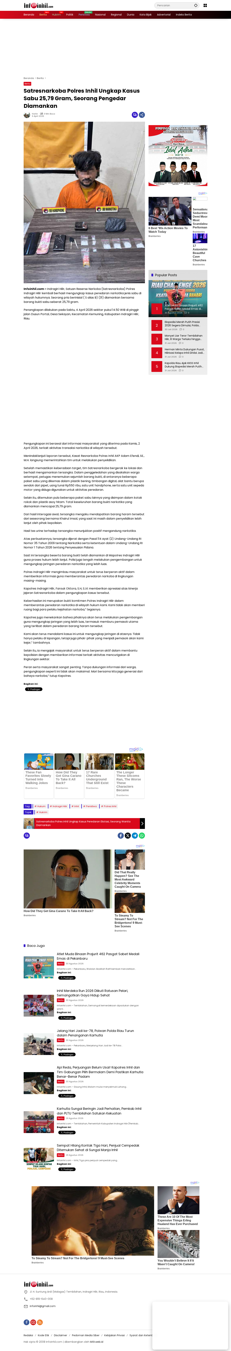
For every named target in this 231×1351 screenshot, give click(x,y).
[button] (195, 5)
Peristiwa (91, 806)
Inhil (76, 806)
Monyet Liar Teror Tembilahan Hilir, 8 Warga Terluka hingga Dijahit (183, 337)
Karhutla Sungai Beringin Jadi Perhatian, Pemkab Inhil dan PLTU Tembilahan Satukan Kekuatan (99, 1110)
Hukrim (43, 812)
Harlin (35, 114)
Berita (27, 83)
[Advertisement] (115, 47)
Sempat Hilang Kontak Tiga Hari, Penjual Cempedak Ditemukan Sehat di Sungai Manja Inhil (98, 1147)
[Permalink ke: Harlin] (28, 115)
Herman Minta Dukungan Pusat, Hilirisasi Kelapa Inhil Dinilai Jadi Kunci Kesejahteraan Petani (184, 351)
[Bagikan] (142, 115)
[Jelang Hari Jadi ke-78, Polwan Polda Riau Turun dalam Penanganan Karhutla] (39, 1044)
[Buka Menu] (205, 5)
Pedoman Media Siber (85, 1335)
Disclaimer (60, 1335)
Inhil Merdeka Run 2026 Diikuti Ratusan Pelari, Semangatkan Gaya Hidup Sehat (92, 992)
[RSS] (40, 1322)
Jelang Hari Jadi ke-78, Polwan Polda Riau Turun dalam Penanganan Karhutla (95, 1032)
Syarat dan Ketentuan (143, 1335)
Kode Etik (43, 1335)
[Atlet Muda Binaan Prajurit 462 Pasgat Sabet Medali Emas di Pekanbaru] (39, 967)
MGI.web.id (96, 1342)
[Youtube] (33, 1322)
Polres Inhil (110, 806)
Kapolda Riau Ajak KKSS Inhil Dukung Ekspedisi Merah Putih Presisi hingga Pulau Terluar (183, 364)
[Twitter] (128, 836)
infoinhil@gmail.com (43, 1306)
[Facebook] (121, 836)
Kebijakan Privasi (114, 1335)
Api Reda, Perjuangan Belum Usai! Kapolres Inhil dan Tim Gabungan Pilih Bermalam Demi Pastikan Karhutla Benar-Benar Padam (100, 1072)
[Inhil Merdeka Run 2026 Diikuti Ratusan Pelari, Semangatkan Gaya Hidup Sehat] (39, 1006)
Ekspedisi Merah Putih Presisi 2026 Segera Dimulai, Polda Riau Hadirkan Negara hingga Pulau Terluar (183, 323)
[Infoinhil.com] (42, 5)
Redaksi (28, 1335)
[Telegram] (135, 836)
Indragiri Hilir (60, 806)
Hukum (41, 806)
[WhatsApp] (142, 836)
